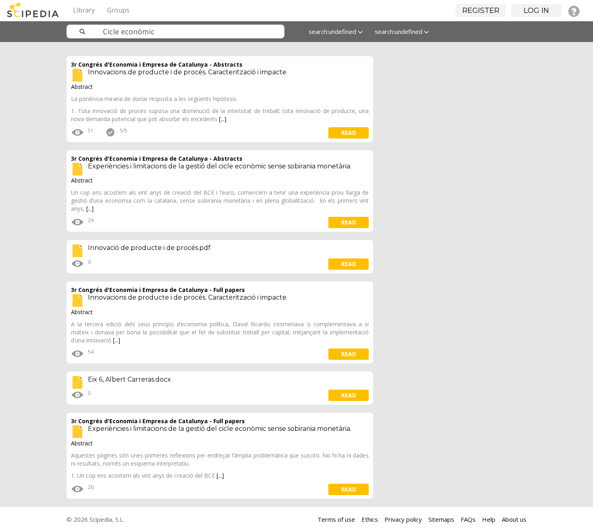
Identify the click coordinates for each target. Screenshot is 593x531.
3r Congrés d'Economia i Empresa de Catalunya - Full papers (158, 290)
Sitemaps (441, 519)
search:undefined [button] (333, 31)
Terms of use (336, 519)
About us (514, 519)
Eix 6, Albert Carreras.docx (129, 379)
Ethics (369, 519)
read (348, 132)
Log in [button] (536, 10)
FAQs (468, 519)
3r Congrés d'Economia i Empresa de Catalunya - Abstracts (156, 64)
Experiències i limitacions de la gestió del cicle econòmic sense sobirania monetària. (219, 166)
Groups (118, 10)
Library (84, 10)
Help (488, 519)
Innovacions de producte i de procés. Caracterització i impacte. (188, 72)
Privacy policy (403, 519)
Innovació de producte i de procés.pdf (149, 248)
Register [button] (480, 10)
